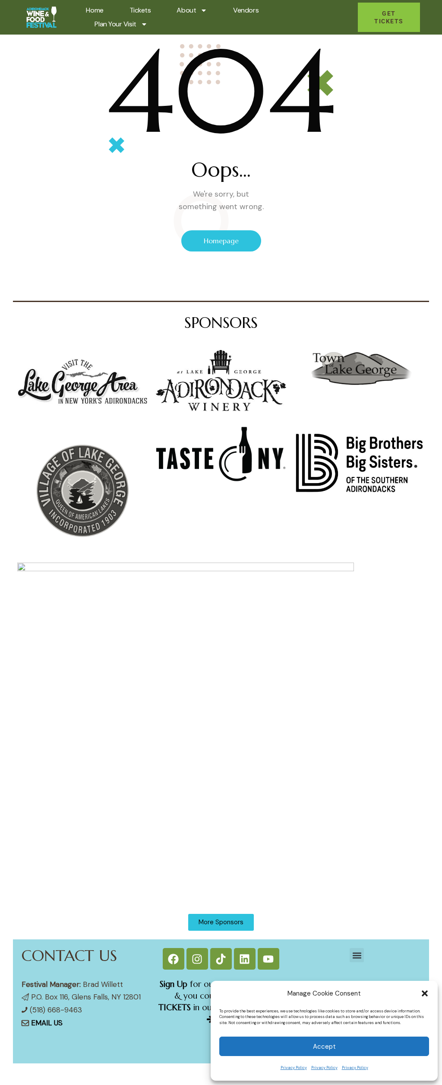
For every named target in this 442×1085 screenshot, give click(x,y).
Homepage (221, 240)
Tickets (140, 10)
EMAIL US (47, 1023)
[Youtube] (268, 959)
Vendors (246, 10)
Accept (324, 1046)
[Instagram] (197, 959)
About (186, 10)
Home (94, 10)
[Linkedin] (245, 959)
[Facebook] (173, 959)
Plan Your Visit (115, 24)
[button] (424, 993)
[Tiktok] (221, 959)
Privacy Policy (294, 1067)
